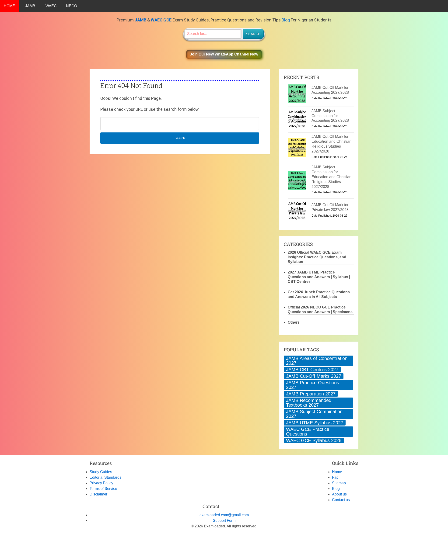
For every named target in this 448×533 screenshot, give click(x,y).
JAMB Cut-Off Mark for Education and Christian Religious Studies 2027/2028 (331, 144)
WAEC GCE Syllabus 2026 (313, 440)
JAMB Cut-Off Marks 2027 (313, 376)
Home (337, 472)
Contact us (341, 500)
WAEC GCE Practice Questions (307, 431)
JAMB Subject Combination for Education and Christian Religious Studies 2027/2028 (331, 176)
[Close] (444, 520)
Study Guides (101, 472)
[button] (224, 54)
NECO (71, 6)
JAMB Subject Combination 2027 (314, 414)
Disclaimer (98, 494)
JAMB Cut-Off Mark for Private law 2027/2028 (330, 207)
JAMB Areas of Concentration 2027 (316, 361)
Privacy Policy (101, 483)
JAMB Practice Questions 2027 (312, 385)
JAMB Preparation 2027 (311, 393)
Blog (286, 19)
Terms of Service (103, 489)
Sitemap (339, 483)
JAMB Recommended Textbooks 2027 (308, 403)
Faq (335, 477)
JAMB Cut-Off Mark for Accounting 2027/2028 (330, 90)
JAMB (30, 6)
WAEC (51, 6)
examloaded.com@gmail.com (224, 515)
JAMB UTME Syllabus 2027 (314, 422)
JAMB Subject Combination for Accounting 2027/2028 (330, 116)
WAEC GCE (161, 19)
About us (339, 494)
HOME (9, 6)
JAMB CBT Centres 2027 (312, 369)
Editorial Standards (105, 477)
